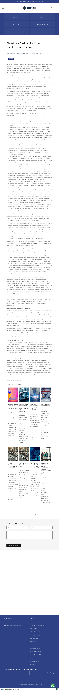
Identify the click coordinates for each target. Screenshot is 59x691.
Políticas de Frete (34, 638)
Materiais (41, 17)
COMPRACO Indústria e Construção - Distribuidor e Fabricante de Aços (21, 683)
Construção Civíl (41, 24)
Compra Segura (33, 628)
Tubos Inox (42, 32)
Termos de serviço (31, 684)
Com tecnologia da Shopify (39, 683)
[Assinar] (27, 673)
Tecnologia (15, 17)
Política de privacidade (22, 684)
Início (7, 53)
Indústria (15, 32)
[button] (3, 8)
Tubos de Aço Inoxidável (35, 658)
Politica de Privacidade (35, 635)
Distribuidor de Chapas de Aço (37, 625)
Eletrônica (18, 53)
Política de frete (39, 684)
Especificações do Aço (35, 648)
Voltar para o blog (30, 514)
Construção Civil (33, 645)
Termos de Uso (33, 641)
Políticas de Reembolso (35, 631)
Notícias (15, 24)
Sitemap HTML (33, 664)
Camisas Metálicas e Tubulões (37, 654)
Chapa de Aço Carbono (35, 661)
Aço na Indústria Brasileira (36, 651)
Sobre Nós (32, 622)
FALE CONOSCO (8, 618)
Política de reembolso (50, 683)
